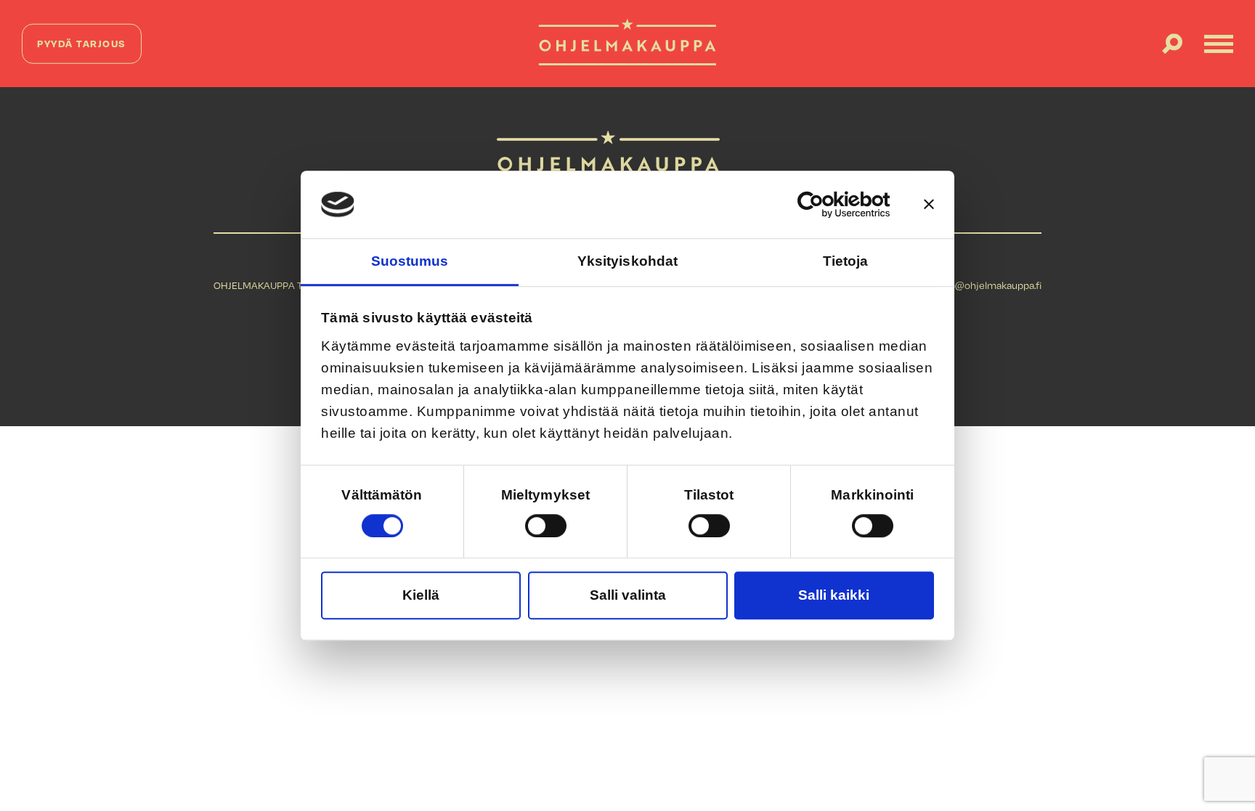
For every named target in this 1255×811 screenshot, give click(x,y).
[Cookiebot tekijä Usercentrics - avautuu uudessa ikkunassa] (826, 205)
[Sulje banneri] (929, 205)
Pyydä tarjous (81, 43)
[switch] (545, 525)
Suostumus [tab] (410, 261)
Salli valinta (628, 595)
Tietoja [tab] (846, 261)
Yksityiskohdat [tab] (627, 261)
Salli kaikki (833, 595)
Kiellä (420, 595)
